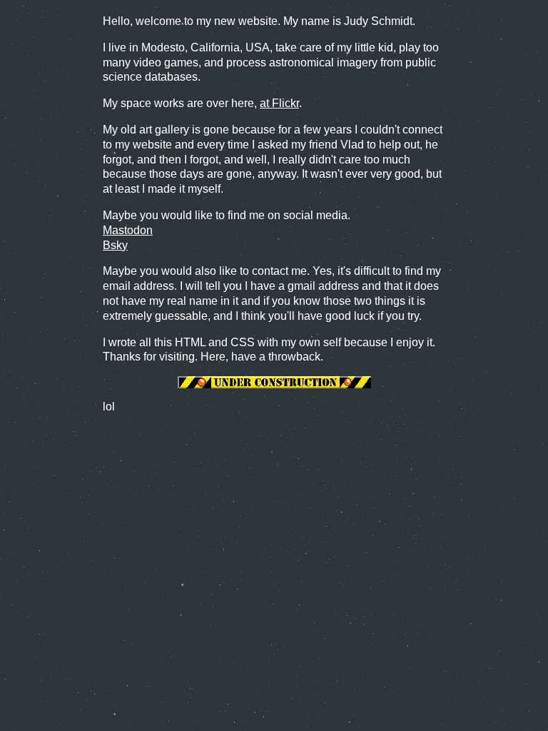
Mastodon (128, 230)
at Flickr (279, 103)
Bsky (115, 245)
